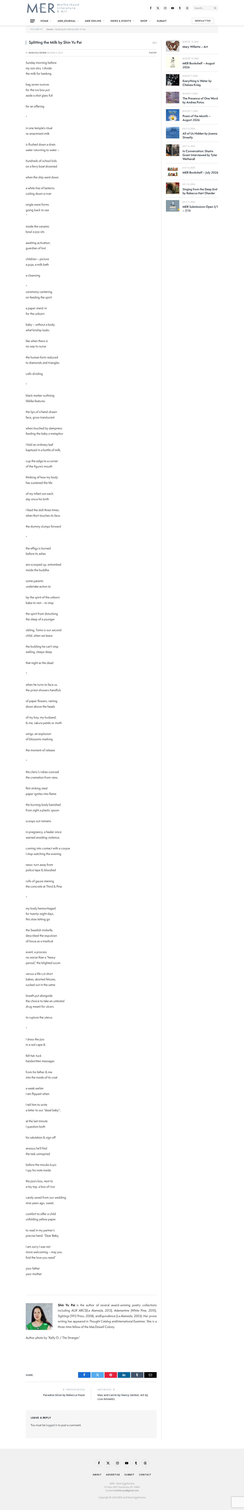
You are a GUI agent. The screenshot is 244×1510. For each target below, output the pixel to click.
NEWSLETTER (203, 20)
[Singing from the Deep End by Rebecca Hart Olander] (172, 188)
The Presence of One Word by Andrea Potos (200, 100)
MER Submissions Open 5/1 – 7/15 (200, 209)
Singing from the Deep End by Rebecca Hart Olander (200, 191)
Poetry (153, 52)
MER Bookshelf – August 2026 (199, 65)
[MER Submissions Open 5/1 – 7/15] (172, 206)
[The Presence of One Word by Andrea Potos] (172, 97)
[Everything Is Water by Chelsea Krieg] (172, 80)
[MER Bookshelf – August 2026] (172, 62)
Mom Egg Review (37, 52)
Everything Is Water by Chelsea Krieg (197, 83)
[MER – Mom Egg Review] (53, 8)
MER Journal (67, 20)
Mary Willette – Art (195, 47)
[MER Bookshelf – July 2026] (172, 171)
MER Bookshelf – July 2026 (200, 172)
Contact (145, 1474)
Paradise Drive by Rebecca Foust (64, 1395)
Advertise (113, 1474)
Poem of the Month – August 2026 (196, 118)
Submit (162, 20)
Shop (144, 20)
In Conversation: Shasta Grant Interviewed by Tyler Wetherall (200, 155)
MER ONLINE (93, 20)
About (97, 1474)
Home (44, 20)
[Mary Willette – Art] (172, 45)
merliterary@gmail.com (126, 1490)
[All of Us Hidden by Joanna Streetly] (172, 132)
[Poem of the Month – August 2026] (172, 115)
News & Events (121, 20)
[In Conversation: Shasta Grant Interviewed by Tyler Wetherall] (172, 150)
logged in (51, 1425)
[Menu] (32, 21)
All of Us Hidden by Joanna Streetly (200, 135)
